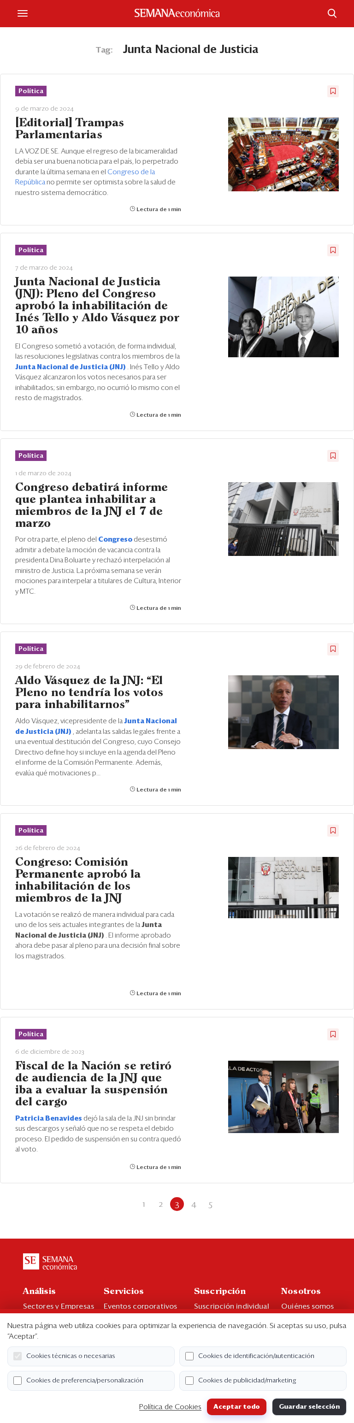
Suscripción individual (231, 1306)
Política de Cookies (170, 1407)
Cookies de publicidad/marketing (247, 1380)
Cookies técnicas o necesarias (70, 1356)
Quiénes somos (307, 1306)
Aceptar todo (236, 1407)
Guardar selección (309, 1407)
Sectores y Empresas (58, 1306)
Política (30, 91)
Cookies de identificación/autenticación (256, 1356)
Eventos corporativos (140, 1306)
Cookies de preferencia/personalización (84, 1380)
